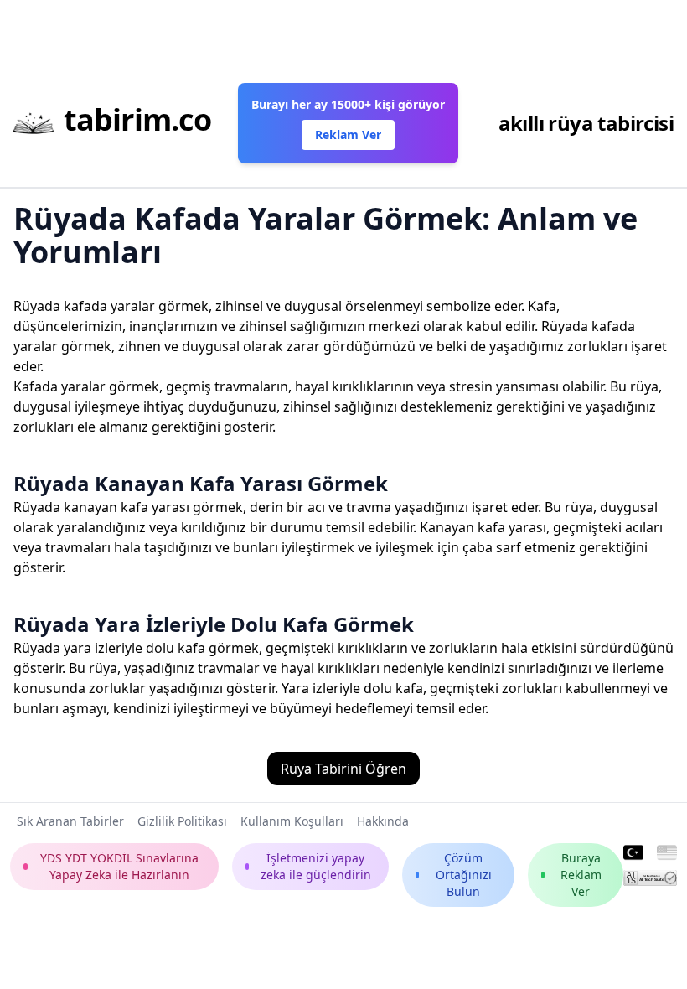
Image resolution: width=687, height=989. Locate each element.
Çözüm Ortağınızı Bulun (464, 874)
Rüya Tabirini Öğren (343, 768)
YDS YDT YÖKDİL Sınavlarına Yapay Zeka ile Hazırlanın (119, 866)
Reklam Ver (348, 134)
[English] (667, 853)
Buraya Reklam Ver (581, 874)
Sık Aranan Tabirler (70, 821)
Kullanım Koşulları (292, 821)
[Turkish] (633, 853)
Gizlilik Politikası (182, 821)
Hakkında (383, 821)
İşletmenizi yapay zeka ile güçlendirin (316, 866)
